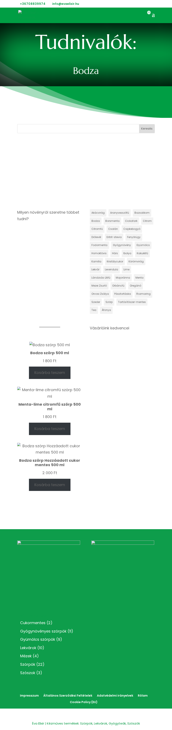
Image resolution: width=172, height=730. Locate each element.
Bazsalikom (142, 212)
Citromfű (97, 229)
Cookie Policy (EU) (84, 702)
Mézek (26, 656)
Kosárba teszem (49, 372)
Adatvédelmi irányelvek (115, 695)
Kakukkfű (142, 253)
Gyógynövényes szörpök (43, 631)
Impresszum (29, 695)
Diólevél (96, 237)
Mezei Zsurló (99, 285)
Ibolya (127, 253)
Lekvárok (28, 647)
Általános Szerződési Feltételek (67, 695)
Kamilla (96, 261)
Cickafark (131, 221)
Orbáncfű (118, 285)
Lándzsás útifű (100, 277)
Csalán (113, 229)
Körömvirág (136, 261)
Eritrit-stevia (114, 237)
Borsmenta (112, 221)
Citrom (147, 221)
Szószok (27, 672)
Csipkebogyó (131, 229)
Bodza (95, 221)
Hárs (115, 253)
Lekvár (95, 269)
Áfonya (106, 310)
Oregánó (135, 285)
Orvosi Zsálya (100, 294)
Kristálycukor (115, 261)
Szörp (109, 302)
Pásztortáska (122, 294)
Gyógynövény (122, 245)
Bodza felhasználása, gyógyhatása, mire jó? (44, 166)
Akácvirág (98, 212)
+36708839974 (33, 4)
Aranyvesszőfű (119, 212)
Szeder (95, 302)
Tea (93, 310)
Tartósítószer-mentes (132, 302)
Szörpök (27, 664)
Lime (126, 269)
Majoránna (123, 277)
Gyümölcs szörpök (37, 639)
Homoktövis (99, 253)
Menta (139, 277)
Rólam (143, 695)
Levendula (111, 269)
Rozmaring (143, 294)
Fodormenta (99, 245)
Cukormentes (33, 622)
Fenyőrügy (134, 237)
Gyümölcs (143, 245)
